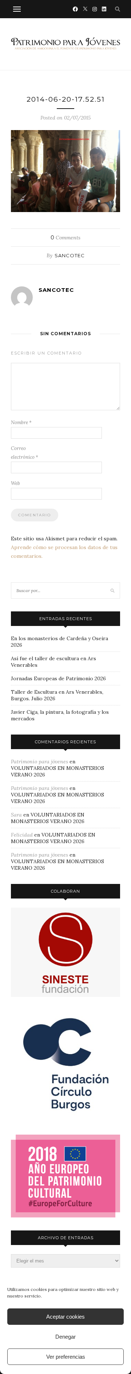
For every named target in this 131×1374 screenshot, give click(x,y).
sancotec (70, 255)
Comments (65, 237)
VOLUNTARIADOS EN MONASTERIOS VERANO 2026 (47, 818)
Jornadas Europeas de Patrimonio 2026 (58, 678)
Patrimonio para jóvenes (39, 761)
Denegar (65, 1337)
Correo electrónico (24, 452)
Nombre (21, 422)
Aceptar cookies (65, 1317)
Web (15, 483)
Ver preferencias (65, 1357)
